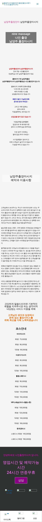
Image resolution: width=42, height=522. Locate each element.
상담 (35, 518)
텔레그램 (21, 518)
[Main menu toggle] (37, 4)
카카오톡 (7, 519)
